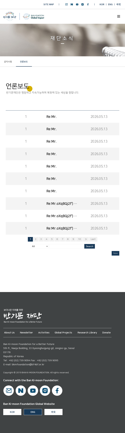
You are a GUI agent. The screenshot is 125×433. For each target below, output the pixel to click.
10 (79, 239)
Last (93, 239)
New (115, 253)
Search (89, 246)
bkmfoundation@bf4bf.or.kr (28, 364)
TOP (113, 426)
